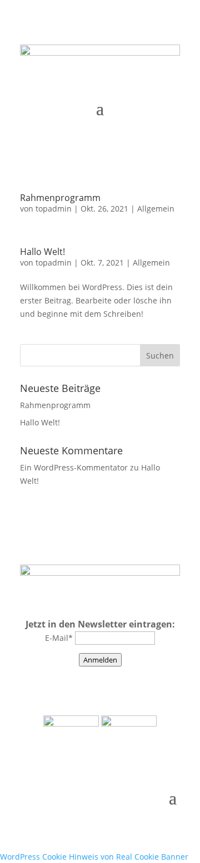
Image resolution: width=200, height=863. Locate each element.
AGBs (164, 688)
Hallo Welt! (42, 252)
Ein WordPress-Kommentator (74, 467)
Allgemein (155, 208)
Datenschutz (114, 688)
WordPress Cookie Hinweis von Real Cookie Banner (94, 856)
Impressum (50, 688)
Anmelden (100, 660)
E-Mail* (59, 637)
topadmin (54, 208)
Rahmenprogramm (60, 198)
